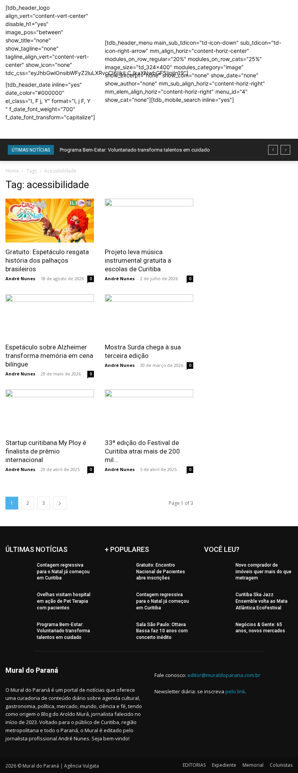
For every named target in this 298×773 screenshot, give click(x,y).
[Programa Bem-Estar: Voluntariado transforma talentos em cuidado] (18, 630)
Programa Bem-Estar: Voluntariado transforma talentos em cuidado (135, 150)
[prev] (273, 150)
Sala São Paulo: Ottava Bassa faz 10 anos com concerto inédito (162, 631)
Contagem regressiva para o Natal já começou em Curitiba (63, 571)
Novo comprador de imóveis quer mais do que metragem (263, 571)
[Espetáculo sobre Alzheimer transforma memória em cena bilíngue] (49, 316)
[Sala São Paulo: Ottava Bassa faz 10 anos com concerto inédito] (118, 630)
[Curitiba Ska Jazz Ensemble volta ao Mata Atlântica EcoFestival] (217, 601)
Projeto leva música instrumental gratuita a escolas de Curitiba (138, 260)
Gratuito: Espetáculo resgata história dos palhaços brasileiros (47, 260)
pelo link (235, 691)
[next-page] (59, 503)
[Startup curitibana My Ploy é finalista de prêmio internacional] (49, 411)
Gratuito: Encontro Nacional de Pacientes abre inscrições (160, 571)
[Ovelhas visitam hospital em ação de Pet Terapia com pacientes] (18, 601)
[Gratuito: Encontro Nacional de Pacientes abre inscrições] (118, 571)
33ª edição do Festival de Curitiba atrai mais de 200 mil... (142, 451)
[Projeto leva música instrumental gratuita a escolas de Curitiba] (149, 221)
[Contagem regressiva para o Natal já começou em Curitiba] (18, 571)
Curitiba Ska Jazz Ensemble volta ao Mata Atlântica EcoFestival (262, 601)
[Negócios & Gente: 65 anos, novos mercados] (217, 630)
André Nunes (20, 278)
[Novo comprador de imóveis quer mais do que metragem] (217, 571)
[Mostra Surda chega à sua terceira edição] (149, 316)
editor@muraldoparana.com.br (223, 675)
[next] (285, 150)
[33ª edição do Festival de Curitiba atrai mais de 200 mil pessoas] (149, 411)
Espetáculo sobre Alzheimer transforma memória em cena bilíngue (49, 355)
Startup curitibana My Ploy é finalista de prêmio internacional (45, 451)
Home (12, 171)
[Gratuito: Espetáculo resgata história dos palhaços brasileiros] (49, 221)
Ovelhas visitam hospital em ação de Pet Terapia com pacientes (63, 601)
